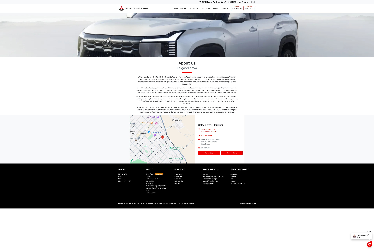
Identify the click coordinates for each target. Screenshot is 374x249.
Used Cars (178, 174)
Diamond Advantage (209, 179)
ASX (147, 190)
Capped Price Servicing (210, 181)
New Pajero (150, 174)
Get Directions (232, 153)
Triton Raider (150, 193)
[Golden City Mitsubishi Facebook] (251, 2)
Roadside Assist (208, 183)
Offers (202, 8)
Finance (208, 8)
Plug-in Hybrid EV (124, 181)
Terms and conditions (238, 183)
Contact (233, 181)
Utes (120, 176)
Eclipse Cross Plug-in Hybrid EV (157, 188)
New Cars (177, 179)
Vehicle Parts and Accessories (213, 176)
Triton (148, 176)
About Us (225, 8)
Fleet (232, 179)
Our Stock (193, 8)
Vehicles (183, 8)
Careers (233, 176)
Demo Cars (178, 176)
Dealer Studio (251, 203)
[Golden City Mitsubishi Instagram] (254, 2)
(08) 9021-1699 (232, 2)
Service (215, 8)
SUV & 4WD (122, 174)
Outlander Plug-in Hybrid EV (156, 186)
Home (176, 8)
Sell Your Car (249, 8)
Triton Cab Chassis (152, 179)
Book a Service (237, 8)
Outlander (149, 183)
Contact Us (209, 153)
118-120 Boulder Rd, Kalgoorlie (212, 2)
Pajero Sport (150, 181)
